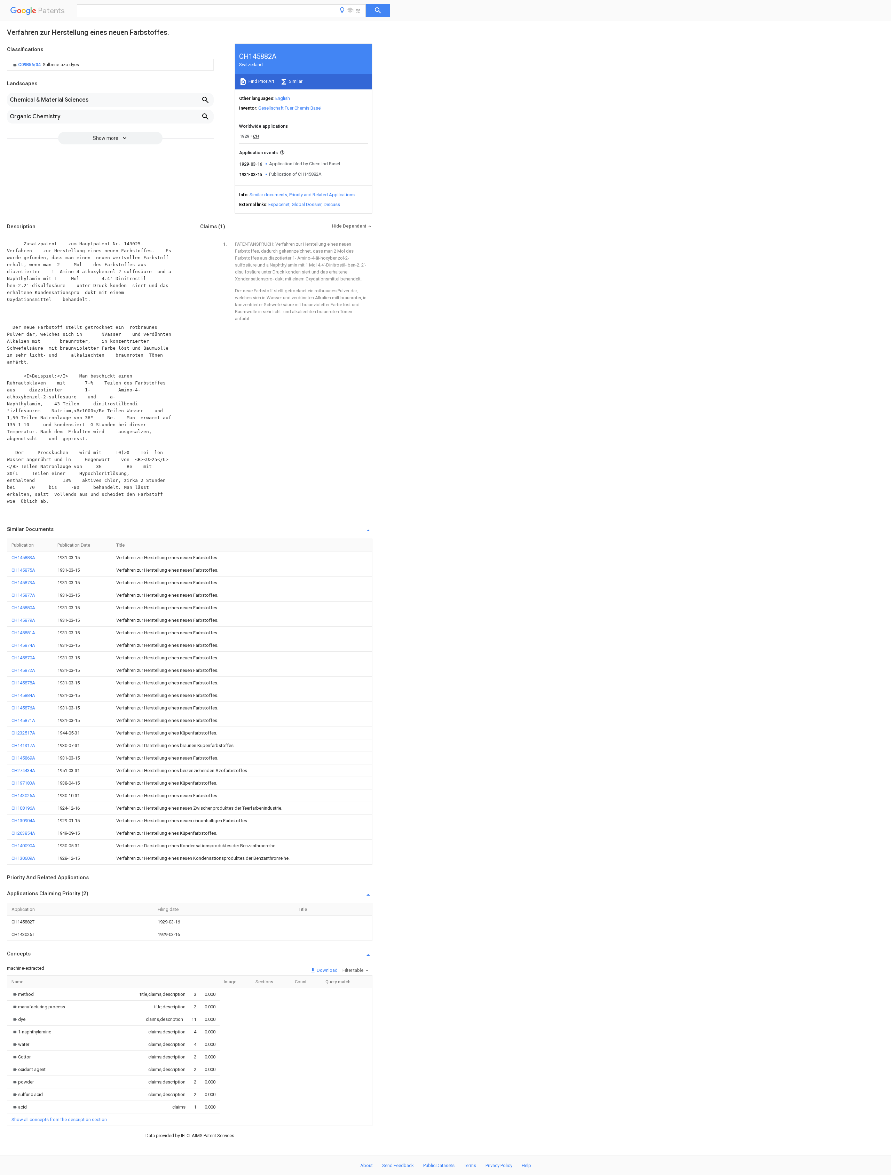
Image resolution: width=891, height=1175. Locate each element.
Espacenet (279, 204)
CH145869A (23, 758)
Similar (295, 81)
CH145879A (23, 620)
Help (526, 1165)
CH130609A (23, 858)
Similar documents (268, 194)
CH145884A (23, 695)
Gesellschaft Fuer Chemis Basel (290, 108)
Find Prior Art (260, 81)
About (366, 1165)
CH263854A (23, 833)
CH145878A (23, 682)
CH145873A (23, 582)
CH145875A (23, 570)
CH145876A (23, 707)
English (282, 98)
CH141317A (23, 745)
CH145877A (23, 595)
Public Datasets (439, 1165)
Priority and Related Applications (322, 194)
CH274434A (23, 770)
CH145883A (23, 557)
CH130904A (23, 820)
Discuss (332, 204)
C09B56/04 (29, 64)
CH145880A (23, 607)
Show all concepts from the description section (59, 1119)
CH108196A (23, 808)
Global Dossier (307, 204)
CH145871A (23, 720)
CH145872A (23, 670)
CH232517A (23, 733)
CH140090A (23, 845)
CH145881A (23, 632)
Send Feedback (398, 1165)
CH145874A (23, 645)
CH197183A (23, 783)
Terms (470, 1165)
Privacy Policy (499, 1165)
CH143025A (23, 795)
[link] (45, 64)
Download (327, 970)
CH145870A (23, 657)
